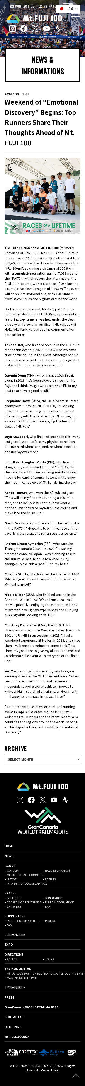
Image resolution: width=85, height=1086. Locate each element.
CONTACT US (24, 6)
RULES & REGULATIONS (59, 902)
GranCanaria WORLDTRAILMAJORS (31, 1007)
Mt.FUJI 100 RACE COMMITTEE (25, 875)
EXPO (9, 944)
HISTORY (12, 879)
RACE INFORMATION (57, 870)
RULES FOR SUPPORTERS (23, 921)
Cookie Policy (49, 1070)
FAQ (47, 906)
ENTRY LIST (14, 906)
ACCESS (12, 959)
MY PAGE (49, 6)
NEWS (9, 855)
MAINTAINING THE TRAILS (22, 978)
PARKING (50, 921)
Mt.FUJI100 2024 (17, 1036)
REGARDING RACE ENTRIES (24, 902)
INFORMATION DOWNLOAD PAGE (27, 883)
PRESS (10, 997)
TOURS (49, 959)
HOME (9, 845)
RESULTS (50, 879)
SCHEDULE (13, 898)
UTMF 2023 (13, 1027)
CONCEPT (13, 870)
